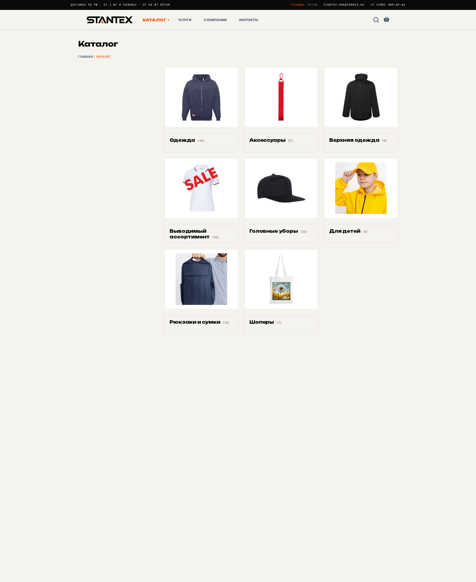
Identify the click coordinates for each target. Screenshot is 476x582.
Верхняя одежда (358, 140)
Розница (298, 4)
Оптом (312, 4)
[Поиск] (376, 20)
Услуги (184, 20)
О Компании (215, 20)
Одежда (187, 140)
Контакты (248, 20)
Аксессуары (271, 140)
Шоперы (265, 322)
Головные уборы (278, 231)
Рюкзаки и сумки (199, 322)
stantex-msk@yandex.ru (344, 4)
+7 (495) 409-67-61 (388, 4)
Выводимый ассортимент (194, 233)
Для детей (348, 231)
